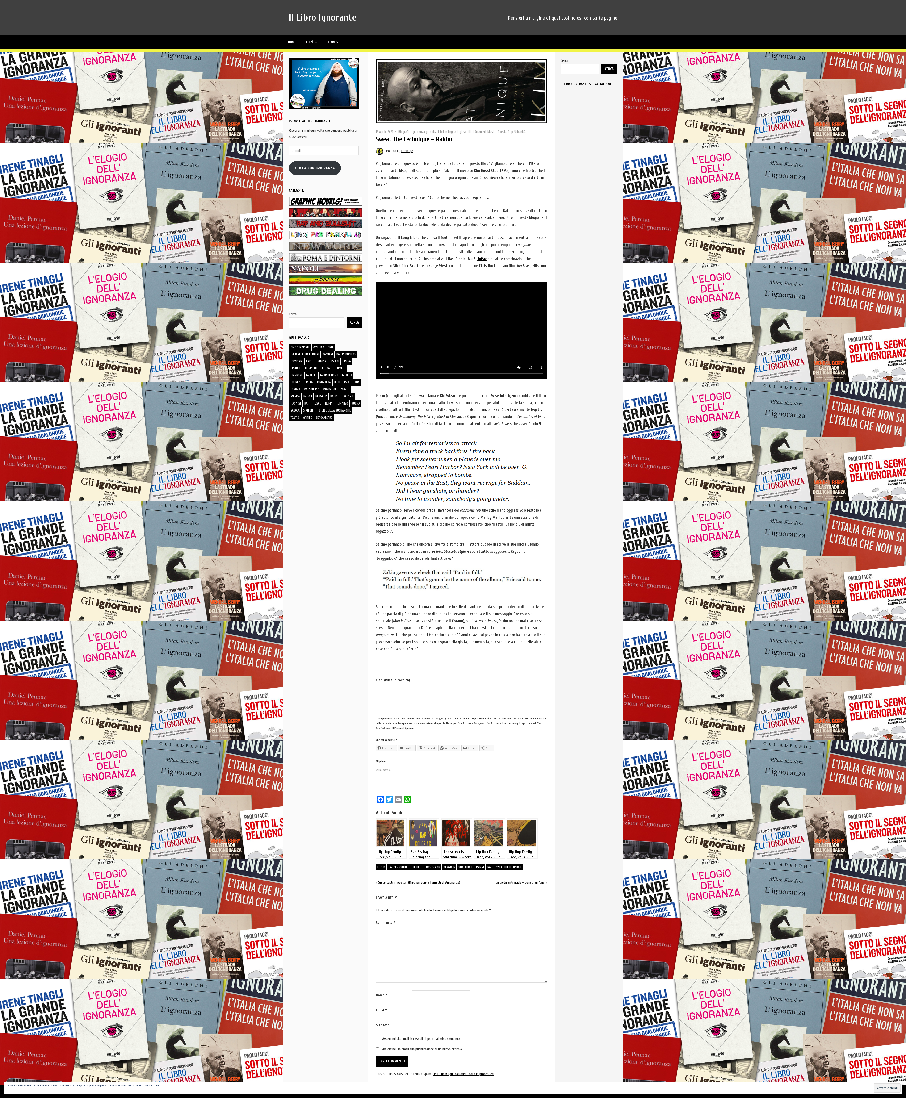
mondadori (330, 389)
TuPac (482, 259)
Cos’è (310, 42)
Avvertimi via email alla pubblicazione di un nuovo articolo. (422, 1049)
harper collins (398, 867)
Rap (510, 132)
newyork (449, 867)
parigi (334, 396)
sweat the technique (509, 867)
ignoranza (324, 382)
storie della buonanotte (335, 410)
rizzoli (317, 403)
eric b (381, 867)
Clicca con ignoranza (315, 168)
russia (356, 403)
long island (432, 867)
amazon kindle (300, 347)
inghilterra (341, 382)
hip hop (416, 867)
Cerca (293, 314)
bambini (328, 354)
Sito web (382, 1025)
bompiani (297, 361)
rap (489, 867)
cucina (322, 361)
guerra (295, 382)
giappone (297, 375)
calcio (310, 361)
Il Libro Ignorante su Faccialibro (586, 84)
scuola (295, 410)
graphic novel (329, 375)
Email (381, 1010)
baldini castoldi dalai (305, 354)
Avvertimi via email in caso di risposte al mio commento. (421, 1039)
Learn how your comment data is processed (463, 1074)
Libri (331, 42)
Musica (491, 132)
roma (328, 403)
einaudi (295, 368)
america (318, 347)
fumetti (341, 368)
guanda (347, 375)
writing (307, 417)
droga (347, 361)
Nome (381, 995)
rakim (480, 867)
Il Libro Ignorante (323, 17)
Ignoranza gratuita (424, 132)
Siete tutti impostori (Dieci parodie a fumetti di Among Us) (419, 882)
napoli (307, 396)
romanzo (342, 403)
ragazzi (296, 403)
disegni (334, 361)
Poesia (502, 132)
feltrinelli (310, 368)
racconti (347, 396)
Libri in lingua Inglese (452, 132)
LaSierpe (407, 151)
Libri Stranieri (477, 132)
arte (331, 347)
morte (345, 389)
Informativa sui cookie (147, 1085)
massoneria (311, 389)
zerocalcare (324, 417)
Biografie (404, 132)
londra (295, 389)
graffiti (311, 375)
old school (465, 867)
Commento (385, 922)
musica (295, 396)
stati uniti (309, 410)
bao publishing (346, 354)
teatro (295, 417)
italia (356, 382)
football (326, 368)
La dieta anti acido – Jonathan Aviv (520, 882)
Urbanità (520, 132)
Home (292, 42)
